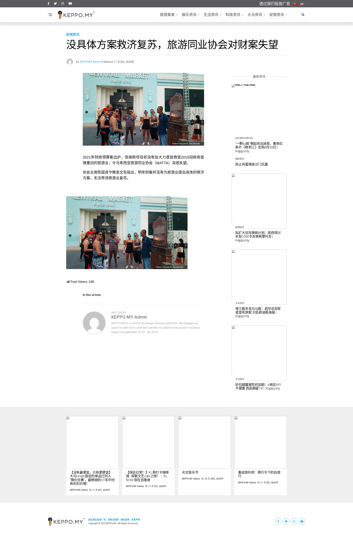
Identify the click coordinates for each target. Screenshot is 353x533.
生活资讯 (211, 15)
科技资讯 (233, 15)
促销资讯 (276, 15)
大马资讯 (254, 15)
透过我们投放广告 (274, 3)
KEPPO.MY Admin (90, 61)
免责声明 (135, 519)
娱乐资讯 (189, 15)
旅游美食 (167, 15)
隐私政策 (125, 519)
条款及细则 (113, 519)
